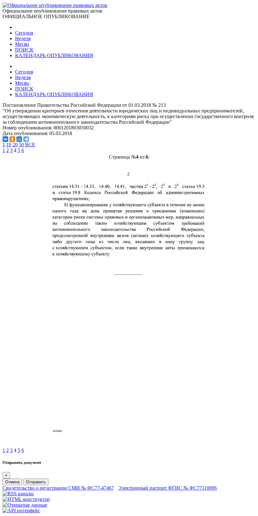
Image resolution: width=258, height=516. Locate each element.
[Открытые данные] (25, 505)
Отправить (36, 482)
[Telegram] (26, 139)
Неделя (23, 38)
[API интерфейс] (21, 510)
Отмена (12, 482)
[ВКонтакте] (5, 139)
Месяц (22, 44)
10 (8, 144)
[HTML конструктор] (26, 499)
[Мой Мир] (19, 139)
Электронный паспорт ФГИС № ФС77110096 (167, 488)
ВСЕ (30, 144)
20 (15, 144)
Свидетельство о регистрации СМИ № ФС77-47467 (58, 488)
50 (21, 144)
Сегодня (24, 32)
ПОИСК (24, 49)
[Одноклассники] (12, 139)
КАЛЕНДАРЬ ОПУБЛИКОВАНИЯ (54, 55)
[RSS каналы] (18, 493)
